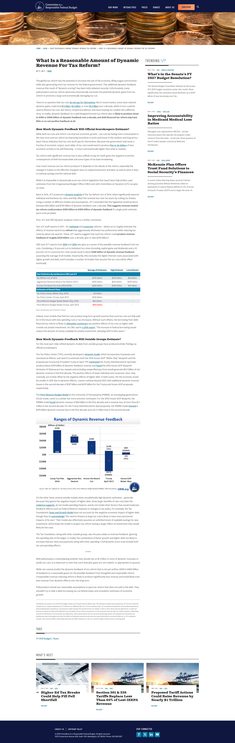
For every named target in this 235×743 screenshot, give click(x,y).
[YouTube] (157, 734)
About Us (169, 7)
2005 (74, 244)
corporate (88, 226)
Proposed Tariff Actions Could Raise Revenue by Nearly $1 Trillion (172, 696)
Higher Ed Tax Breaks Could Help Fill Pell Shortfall (60, 696)
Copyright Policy (75, 729)
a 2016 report (88, 327)
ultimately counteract (77, 323)
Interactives (129, 7)
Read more (150, 102)
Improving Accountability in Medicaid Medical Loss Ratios (170, 120)
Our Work (113, 7)
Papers (159, 111)
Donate (156, 7)
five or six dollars (118, 145)
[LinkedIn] (151, 734)
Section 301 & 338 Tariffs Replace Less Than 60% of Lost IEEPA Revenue (117, 698)
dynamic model (92, 354)
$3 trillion (93, 106)
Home (38, 48)
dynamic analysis (73, 194)
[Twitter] (145, 734)
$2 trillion (75, 106)
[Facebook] (138, 734)
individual (74, 226)
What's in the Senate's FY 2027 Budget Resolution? (170, 76)
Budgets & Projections (167, 70)
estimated (94, 362)
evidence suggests (45, 505)
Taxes (49, 71)
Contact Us (59, 729)
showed (132, 406)
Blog (45, 48)
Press (145, 7)
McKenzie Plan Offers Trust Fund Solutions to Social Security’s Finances (171, 168)
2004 (65, 244)
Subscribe (186, 7)
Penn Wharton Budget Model (54, 394)
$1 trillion (66, 106)
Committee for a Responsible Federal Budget (56, 6)
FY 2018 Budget (43, 638)
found (99, 365)
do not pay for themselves (82, 102)
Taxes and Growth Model (61, 512)
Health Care (166, 111)
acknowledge (58, 516)
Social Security (165, 160)
